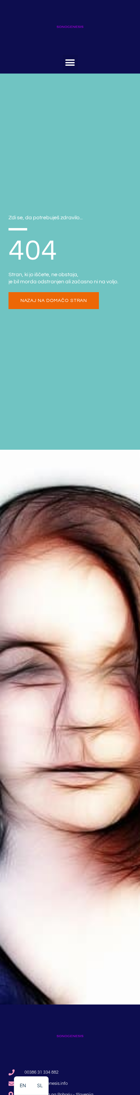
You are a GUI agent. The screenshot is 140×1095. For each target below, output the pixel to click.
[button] (70, 62)
